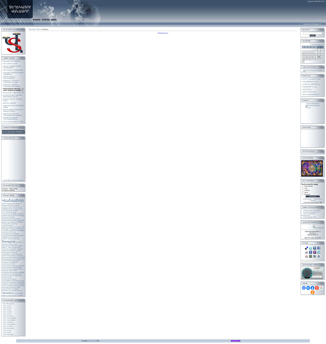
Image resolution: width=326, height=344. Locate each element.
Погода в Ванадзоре (312, 103)
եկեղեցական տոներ (9, 237)
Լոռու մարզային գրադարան (10, 271)
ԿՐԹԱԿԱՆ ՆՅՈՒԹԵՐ (310, 84)
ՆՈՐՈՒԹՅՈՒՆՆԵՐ (309, 81)
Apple (19, 267)
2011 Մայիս (7, 310)
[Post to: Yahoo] (315, 252)
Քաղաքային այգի (8, 259)
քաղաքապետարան (13, 257)
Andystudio (91, 341)
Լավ (305, 188)
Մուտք (54, 20)
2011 (10, 232)
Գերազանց (308, 186)
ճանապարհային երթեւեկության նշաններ (11, 218)
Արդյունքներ (308, 199)
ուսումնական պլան (9, 212)
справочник (5, 220)
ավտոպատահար (8, 264)
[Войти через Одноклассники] (313, 292)
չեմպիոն (5, 290)
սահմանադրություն (16, 230)
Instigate (21, 272)
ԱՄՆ (9, 289)
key (19, 237)
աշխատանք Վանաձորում (12, 207)
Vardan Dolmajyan (19, 284)
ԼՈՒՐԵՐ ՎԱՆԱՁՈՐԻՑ (310, 79)
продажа (15, 210)
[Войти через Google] (321, 288)
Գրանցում (45, 20)
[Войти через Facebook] (312, 288)
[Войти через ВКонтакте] (308, 288)
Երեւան (11, 205)
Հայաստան (7, 266)
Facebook (5, 270)
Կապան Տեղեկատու (310, 212)
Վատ (306, 192)
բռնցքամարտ (17, 269)
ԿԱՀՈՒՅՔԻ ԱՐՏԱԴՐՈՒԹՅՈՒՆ (13, 180)
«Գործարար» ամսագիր (312, 210)
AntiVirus (4, 239)
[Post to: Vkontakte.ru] (319, 256)
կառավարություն (15, 290)
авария (4, 295)
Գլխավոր (36, 20)
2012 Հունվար (8, 326)
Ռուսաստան (19, 285)
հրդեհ (4, 255)
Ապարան (5, 282)
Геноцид (4, 223)
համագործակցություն (10, 235)
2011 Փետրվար (8, 303)
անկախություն (7, 225)
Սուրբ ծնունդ (7, 269)
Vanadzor (7, 293)
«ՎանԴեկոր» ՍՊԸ (309, 217)
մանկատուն (6, 274)
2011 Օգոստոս (8, 316)
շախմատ (5, 232)
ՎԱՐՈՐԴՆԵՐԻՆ (308, 92)
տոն (23, 257)
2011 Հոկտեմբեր (9, 320)
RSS (321, 24)
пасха (4, 257)
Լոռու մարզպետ (8, 285)
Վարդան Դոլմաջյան (16, 282)
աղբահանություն (8, 250)
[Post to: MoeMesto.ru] (319, 252)
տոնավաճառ (12, 255)
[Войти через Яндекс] (317, 288)
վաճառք (9, 210)
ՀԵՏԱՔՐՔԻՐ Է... (308, 86)
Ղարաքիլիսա (7, 280)
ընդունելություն (8, 227)
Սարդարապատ (18, 280)
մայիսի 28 (17, 275)
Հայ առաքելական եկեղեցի (10, 232)
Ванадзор (8, 241)
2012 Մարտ (7, 330)
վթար (11, 275)
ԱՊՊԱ (4, 203)
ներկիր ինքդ (6, 215)
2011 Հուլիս (7, 314)
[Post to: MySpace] (311, 252)
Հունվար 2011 (317, 44)
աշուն (16, 244)
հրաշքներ (15, 289)
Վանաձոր (13, 200)
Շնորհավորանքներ (310, 94)
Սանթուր (5, 284)
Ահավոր (307, 194)
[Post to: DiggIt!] (315, 248)
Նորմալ (307, 190)
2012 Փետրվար (8, 328)
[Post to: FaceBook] (319, 248)
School (21, 235)
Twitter (11, 270)
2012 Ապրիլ (7, 332)
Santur (11, 284)
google (20, 245)
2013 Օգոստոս (8, 334)
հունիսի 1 (17, 227)
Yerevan (16, 205)
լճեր (9, 223)
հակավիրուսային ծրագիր (11, 254)
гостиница (14, 223)
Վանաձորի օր (13, 239)
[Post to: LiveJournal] (315, 256)
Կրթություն (11, 203)
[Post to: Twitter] (311, 248)
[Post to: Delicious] (306, 248)
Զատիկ (20, 255)
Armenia (15, 267)
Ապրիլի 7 (20, 214)
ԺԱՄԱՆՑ (306, 89)
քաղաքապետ (7, 287)
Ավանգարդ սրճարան (10, 245)
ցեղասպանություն (9, 222)
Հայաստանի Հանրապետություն (9, 278)
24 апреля (19, 222)
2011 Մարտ (7, 306)
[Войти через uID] (304, 288)
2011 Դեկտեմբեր (9, 324)
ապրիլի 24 (20, 220)
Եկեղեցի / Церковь (16, 249)
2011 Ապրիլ (7, 308)
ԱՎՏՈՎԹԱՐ (18, 293)
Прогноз (308, 107)
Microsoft (7, 260)
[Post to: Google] (306, 252)
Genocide (13, 220)
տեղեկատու (7, 209)
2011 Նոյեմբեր (8, 322)
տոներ (6, 230)
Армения (5, 205)
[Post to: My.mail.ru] (311, 256)
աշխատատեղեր (18, 215)
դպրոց (17, 203)
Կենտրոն (14, 252)
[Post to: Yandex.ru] (306, 256)
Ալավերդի (13, 262)
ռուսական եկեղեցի (9, 214)
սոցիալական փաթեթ (15, 295)
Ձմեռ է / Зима (6, 247)
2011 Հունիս (7, 312)
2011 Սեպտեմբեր (9, 318)
